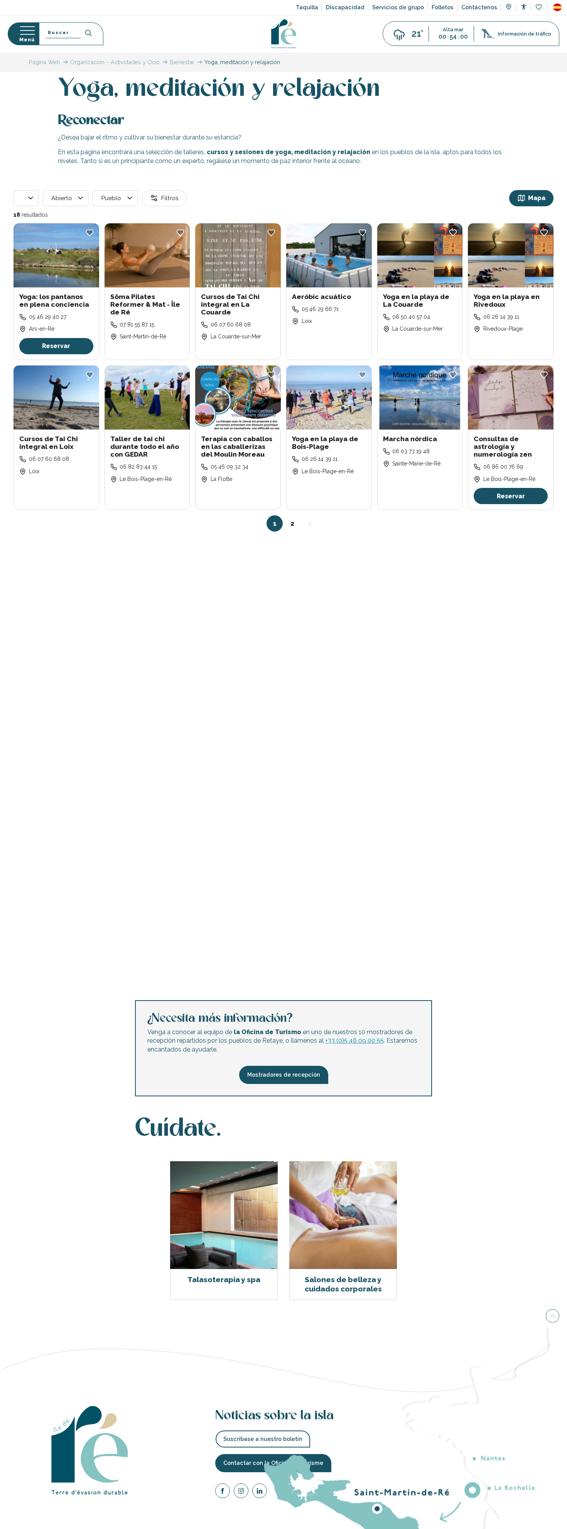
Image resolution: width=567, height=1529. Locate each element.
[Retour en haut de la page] (552, 1315)
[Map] (508, 7)
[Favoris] (539, 7)
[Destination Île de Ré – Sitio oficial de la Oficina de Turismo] (283, 33)
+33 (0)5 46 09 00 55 (354, 1040)
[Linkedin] (259, 1492)
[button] (557, 7)
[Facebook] (222, 1492)
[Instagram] (241, 1492)
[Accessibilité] (523, 6)
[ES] (557, 7)
